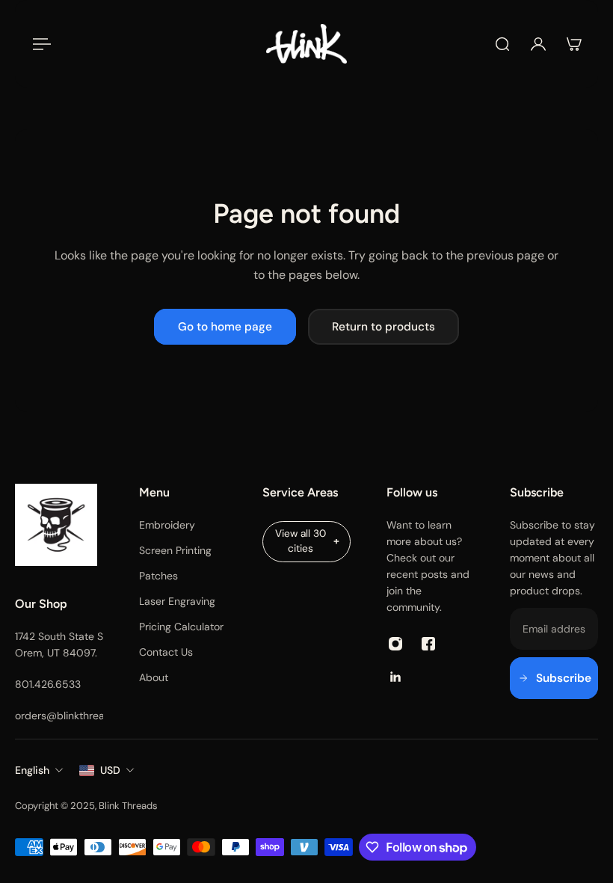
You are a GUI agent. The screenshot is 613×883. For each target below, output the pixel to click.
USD (110, 770)
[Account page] (538, 44)
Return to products (383, 326)
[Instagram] (395, 643)
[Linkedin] (395, 676)
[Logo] (306, 43)
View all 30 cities (300, 541)
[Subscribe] (554, 678)
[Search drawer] (502, 44)
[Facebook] (428, 643)
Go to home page (225, 326)
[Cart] (574, 44)
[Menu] (39, 44)
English (32, 770)
